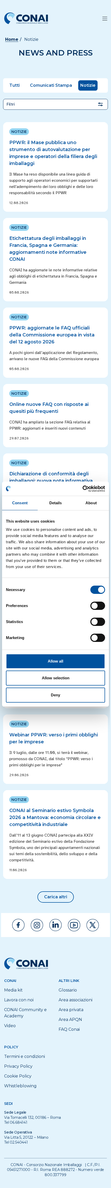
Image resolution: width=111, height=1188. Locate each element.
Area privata (71, 1009)
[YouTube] (74, 925)
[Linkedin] (55, 925)
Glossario (68, 990)
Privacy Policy (18, 1066)
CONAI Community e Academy (25, 1012)
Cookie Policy (17, 1076)
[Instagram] (37, 925)
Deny (55, 695)
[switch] (97, 606)
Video (10, 1025)
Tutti (14, 85)
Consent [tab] (20, 503)
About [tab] (91, 503)
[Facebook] (18, 925)
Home (11, 39)
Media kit (13, 990)
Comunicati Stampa (51, 85)
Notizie (88, 85)
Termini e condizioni (24, 1056)
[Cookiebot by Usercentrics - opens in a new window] (82, 488)
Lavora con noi (19, 999)
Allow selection (55, 678)
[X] (92, 925)
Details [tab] (55, 503)
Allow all (55, 661)
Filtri (10, 104)
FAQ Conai (69, 1029)
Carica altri (55, 896)
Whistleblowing (20, 1085)
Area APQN (70, 1019)
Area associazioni (75, 999)
